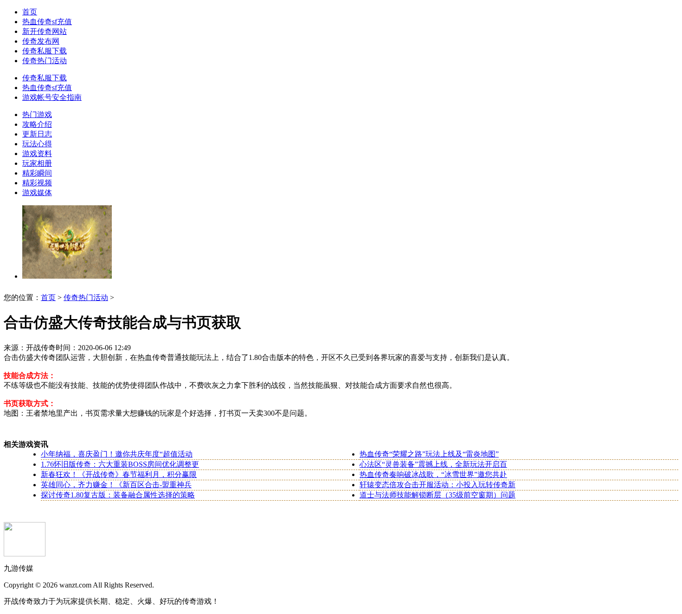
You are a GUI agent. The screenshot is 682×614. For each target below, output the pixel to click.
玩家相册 (37, 163)
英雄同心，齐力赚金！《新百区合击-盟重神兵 (116, 485)
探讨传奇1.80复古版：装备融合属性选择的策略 (118, 495)
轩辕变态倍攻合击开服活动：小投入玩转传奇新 (437, 485)
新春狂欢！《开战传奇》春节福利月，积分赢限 (119, 474)
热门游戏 (37, 114)
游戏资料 (37, 153)
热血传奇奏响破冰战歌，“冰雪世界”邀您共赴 (433, 474)
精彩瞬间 (37, 173)
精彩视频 (37, 183)
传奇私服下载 (44, 51)
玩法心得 (37, 144)
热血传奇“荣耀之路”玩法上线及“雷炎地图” (429, 454)
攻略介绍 (37, 124)
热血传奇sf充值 (47, 22)
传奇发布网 (40, 41)
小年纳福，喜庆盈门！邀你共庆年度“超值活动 (117, 454)
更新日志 (37, 134)
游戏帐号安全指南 (52, 97)
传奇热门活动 (44, 61)
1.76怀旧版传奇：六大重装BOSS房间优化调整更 (120, 464)
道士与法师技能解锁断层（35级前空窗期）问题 (437, 495)
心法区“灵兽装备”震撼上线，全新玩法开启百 (433, 464)
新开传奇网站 (44, 31)
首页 (29, 12)
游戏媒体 (37, 192)
